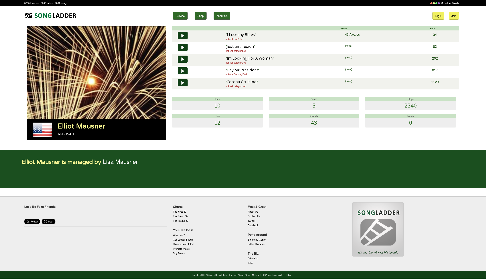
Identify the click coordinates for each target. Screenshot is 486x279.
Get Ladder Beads (183, 239)
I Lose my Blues (241, 34)
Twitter (251, 220)
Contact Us (254, 216)
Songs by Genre (257, 239)
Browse (180, 16)
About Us (221, 16)
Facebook (253, 225)
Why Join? (179, 235)
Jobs (250, 263)
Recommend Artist (183, 244)
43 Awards (352, 34)
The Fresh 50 (180, 216)
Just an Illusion (240, 46)
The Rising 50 (180, 220)
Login (438, 16)
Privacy (247, 275)
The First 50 (179, 211)
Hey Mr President (242, 70)
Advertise (253, 258)
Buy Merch (179, 253)
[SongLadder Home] (378, 226)
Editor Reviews (256, 244)
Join (453, 16)
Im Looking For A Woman (250, 58)
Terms (240, 275)
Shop (200, 16)
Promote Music (181, 248)
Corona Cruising (242, 81)
